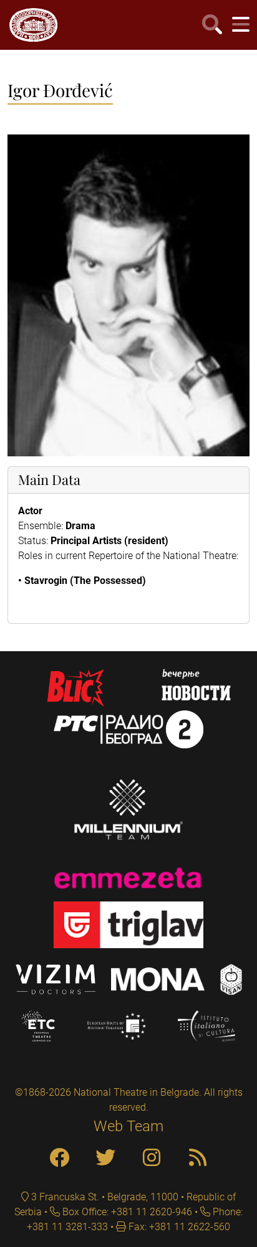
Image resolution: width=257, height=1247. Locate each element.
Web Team (128, 1126)
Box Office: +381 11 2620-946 (126, 1212)
